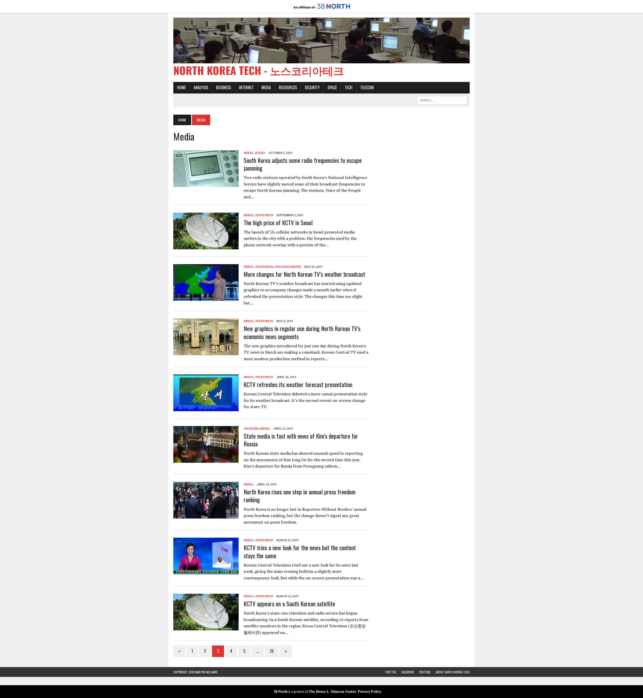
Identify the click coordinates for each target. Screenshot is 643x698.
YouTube (425, 672)
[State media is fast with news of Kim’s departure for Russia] (206, 459)
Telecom (367, 87)
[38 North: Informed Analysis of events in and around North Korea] (321, 9)
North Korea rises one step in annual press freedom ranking (300, 495)
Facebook (407, 672)
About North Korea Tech (453, 672)
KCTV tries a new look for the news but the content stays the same (300, 551)
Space (332, 87)
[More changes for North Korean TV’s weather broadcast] (206, 297)
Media (266, 87)
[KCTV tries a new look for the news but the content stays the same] (206, 571)
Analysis (201, 87)
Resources (288, 87)
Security (312, 87)
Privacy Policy (369, 691)
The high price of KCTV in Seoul (278, 222)
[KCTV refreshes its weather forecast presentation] (206, 407)
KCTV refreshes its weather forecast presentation (298, 384)
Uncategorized (288, 266)
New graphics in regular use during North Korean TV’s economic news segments (302, 332)
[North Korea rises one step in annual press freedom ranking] (206, 515)
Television (264, 215)
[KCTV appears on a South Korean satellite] (206, 627)
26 (272, 651)
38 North (281, 691)
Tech (348, 87)
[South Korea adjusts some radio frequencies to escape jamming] (206, 183)
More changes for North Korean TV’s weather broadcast (304, 273)
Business (223, 87)
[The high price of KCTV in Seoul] (206, 246)
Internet (246, 87)
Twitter (390, 672)
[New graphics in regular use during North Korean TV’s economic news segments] (206, 352)
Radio (260, 153)
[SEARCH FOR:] (442, 100)
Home (181, 87)
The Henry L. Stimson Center (332, 691)
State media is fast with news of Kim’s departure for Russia (301, 439)
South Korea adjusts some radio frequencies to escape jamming (303, 164)
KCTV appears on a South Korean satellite (289, 603)
